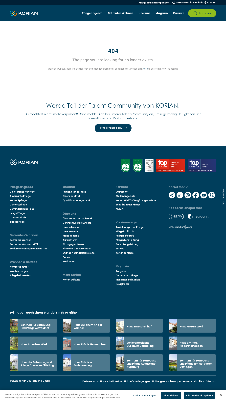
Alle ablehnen (171, 395)
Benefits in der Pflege (128, 204)
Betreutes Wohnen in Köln (24, 244)
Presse (66, 257)
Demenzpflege (18, 204)
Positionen (69, 261)
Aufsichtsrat (70, 240)
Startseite (122, 191)
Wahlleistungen (19, 271)
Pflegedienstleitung (127, 240)
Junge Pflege (17, 213)
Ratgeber (121, 271)
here (145, 68)
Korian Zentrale (125, 253)
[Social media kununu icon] (211, 195)
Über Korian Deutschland (77, 218)
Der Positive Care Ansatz (77, 222)
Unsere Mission (71, 227)
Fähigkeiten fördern (74, 191)
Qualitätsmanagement (76, 200)
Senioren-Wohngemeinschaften (28, 248)
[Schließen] (220, 395)
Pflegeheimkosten (20, 275)
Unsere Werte (70, 231)
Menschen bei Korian (128, 279)
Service (120, 248)
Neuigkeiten (123, 284)
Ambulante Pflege (20, 196)
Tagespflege (17, 221)
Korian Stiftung (71, 279)
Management (71, 235)
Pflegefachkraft (125, 231)
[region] (113, 395)
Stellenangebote (126, 196)
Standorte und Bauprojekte (79, 253)
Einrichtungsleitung (127, 244)
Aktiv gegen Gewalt (74, 244)
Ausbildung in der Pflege (129, 227)
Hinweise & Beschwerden (77, 248)
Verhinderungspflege (22, 209)
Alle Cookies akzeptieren (199, 395)
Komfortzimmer (19, 266)
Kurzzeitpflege (18, 200)
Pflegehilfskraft (125, 235)
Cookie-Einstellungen (144, 395)
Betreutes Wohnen (20, 240)
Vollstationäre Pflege (22, 191)
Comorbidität (18, 217)
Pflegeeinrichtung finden (153, 2)
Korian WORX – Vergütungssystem (136, 200)
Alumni (120, 209)
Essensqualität (71, 196)
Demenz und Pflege (127, 275)
